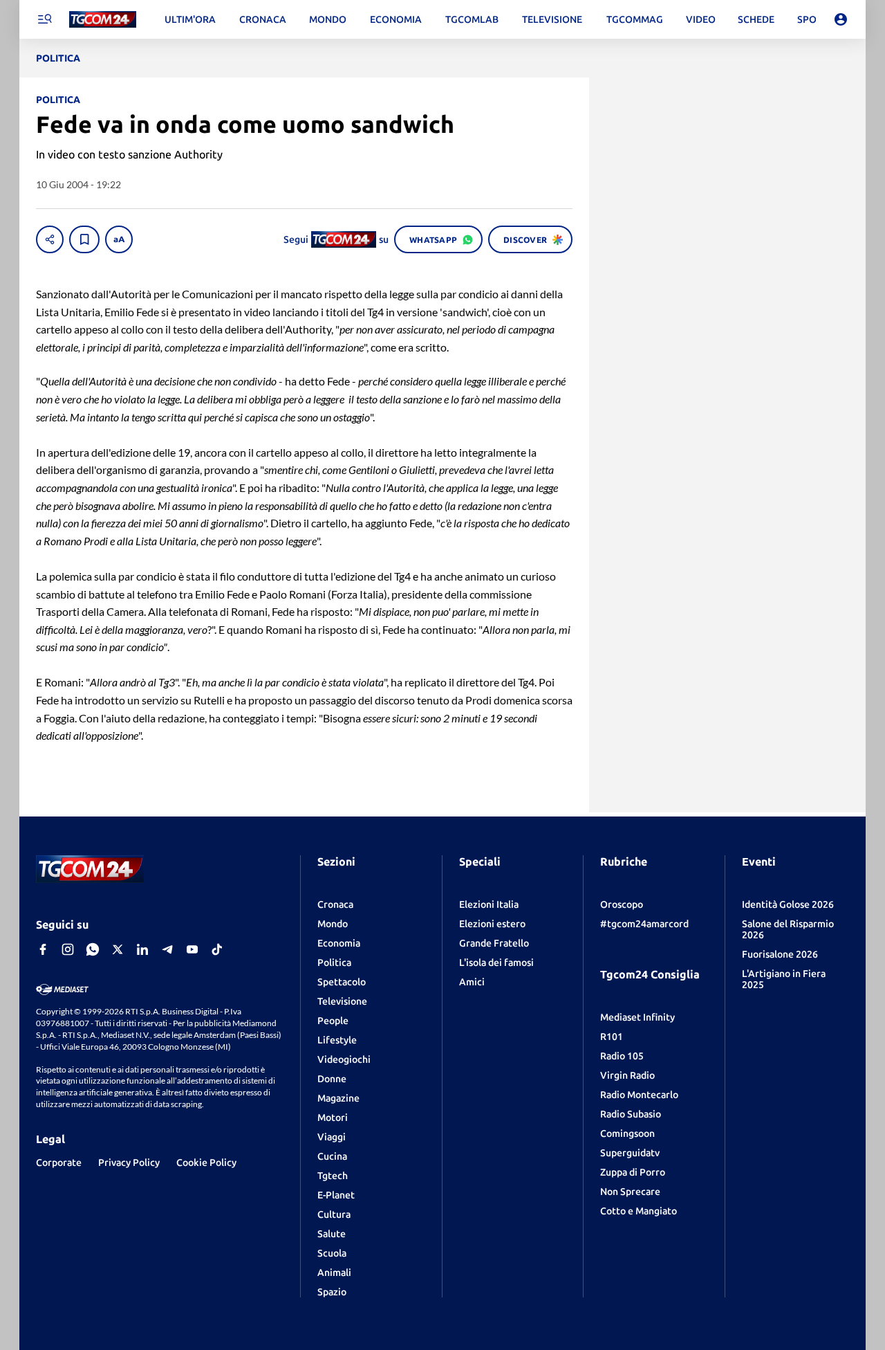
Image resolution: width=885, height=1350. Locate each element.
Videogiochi (344, 1059)
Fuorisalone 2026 (780, 954)
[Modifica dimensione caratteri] (119, 239)
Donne (331, 1078)
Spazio (331, 1291)
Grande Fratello (494, 943)
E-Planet (336, 1195)
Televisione (342, 1001)
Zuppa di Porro (632, 1172)
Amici (472, 981)
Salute (331, 1233)
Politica (334, 962)
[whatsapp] (93, 949)
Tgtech (332, 1175)
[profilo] (841, 19)
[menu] (44, 19)
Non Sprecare (630, 1191)
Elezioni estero (492, 923)
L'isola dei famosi (496, 962)
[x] (117, 949)
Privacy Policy (129, 1162)
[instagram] (68, 949)
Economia (338, 943)
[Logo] (102, 19)
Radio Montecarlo (639, 1094)
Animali (334, 1272)
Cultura (334, 1214)
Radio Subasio (630, 1114)
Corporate (59, 1162)
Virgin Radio (627, 1075)
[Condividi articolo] (50, 239)
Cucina (332, 1156)
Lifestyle (337, 1040)
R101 (611, 1036)
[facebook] (43, 949)
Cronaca (335, 904)
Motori (332, 1117)
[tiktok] (217, 949)
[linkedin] (142, 949)
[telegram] (167, 949)
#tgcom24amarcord (644, 923)
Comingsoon (627, 1133)
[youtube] (192, 949)
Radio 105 (622, 1055)
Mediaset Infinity (637, 1017)
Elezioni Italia (489, 904)
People (332, 1020)
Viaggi (331, 1136)
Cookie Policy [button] (206, 1162)
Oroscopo (621, 904)
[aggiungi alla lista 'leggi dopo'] (84, 239)
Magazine (338, 1098)
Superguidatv (630, 1152)
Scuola (331, 1253)
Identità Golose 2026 (788, 904)
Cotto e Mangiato (638, 1210)
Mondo (332, 923)
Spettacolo (341, 981)
